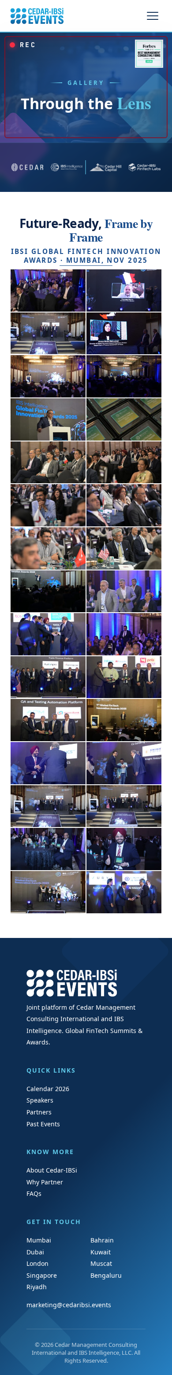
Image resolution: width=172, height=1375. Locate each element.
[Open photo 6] (123, 376)
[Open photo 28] (123, 849)
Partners (39, 1112)
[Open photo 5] (48, 376)
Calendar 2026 (47, 1089)
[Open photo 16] (123, 591)
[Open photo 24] (123, 763)
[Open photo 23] (48, 763)
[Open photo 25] (48, 806)
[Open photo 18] (123, 634)
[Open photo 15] (48, 591)
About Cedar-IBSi (51, 1170)
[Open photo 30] (123, 892)
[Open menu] (152, 16)
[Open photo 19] (48, 677)
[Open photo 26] (123, 806)
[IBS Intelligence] (66, 167)
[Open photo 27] (48, 849)
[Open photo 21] (48, 720)
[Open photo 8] (123, 419)
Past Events (43, 1124)
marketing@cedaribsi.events (68, 1305)
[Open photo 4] (123, 333)
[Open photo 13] (48, 548)
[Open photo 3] (48, 333)
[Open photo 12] (123, 505)
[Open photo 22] (123, 720)
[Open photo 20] (123, 677)
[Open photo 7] (48, 419)
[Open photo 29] (48, 892)
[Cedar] (27, 167)
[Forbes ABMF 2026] (149, 54)
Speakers (39, 1100)
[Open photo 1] (48, 290)
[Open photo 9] (48, 462)
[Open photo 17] (48, 634)
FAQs (33, 1193)
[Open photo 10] (123, 462)
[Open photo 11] (48, 505)
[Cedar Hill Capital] (105, 167)
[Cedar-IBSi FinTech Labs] (145, 167)
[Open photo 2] (123, 290)
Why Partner (44, 1182)
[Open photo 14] (123, 548)
